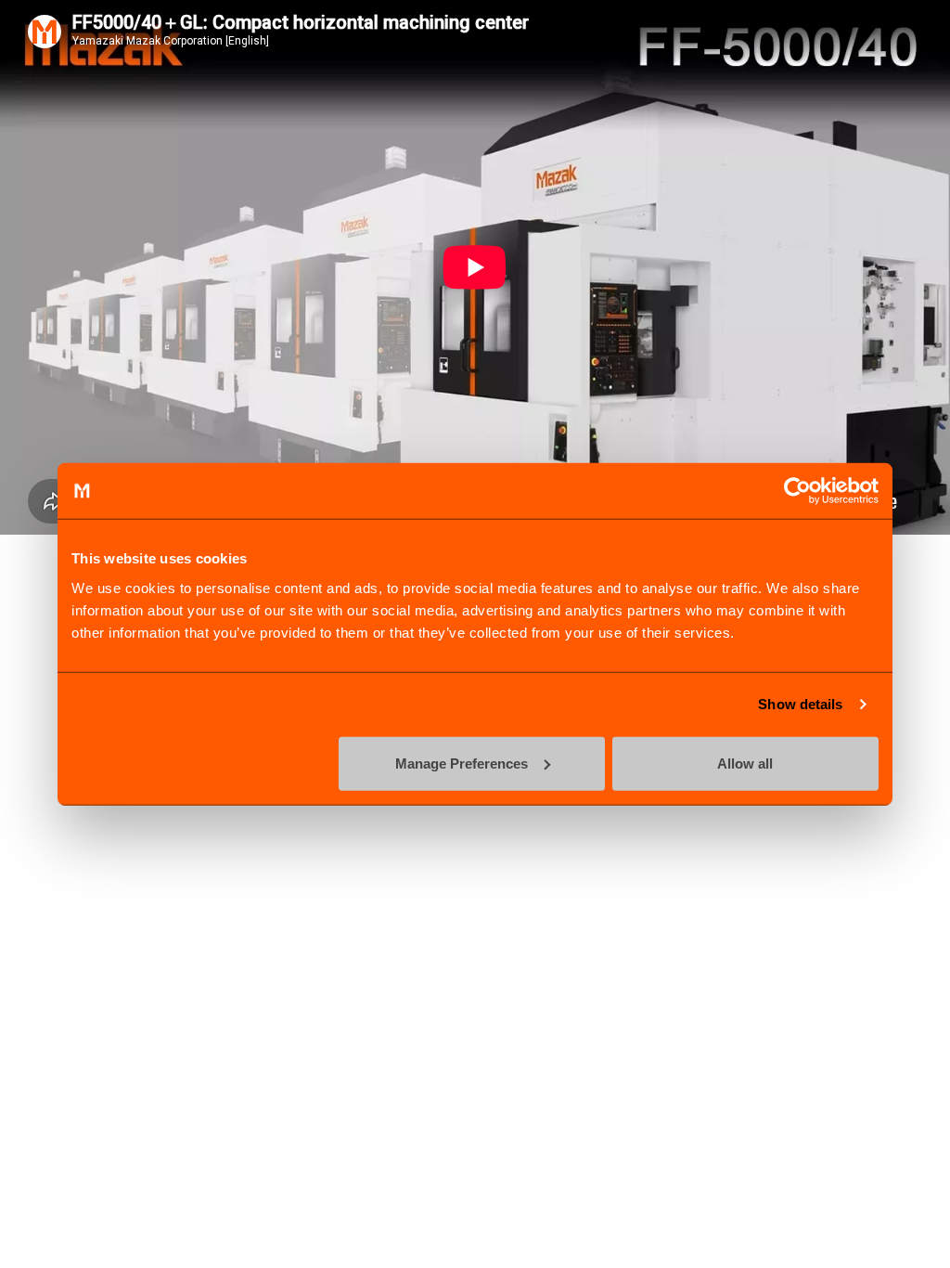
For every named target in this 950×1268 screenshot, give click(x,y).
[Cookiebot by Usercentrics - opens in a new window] (797, 491)
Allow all (745, 762)
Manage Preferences (461, 762)
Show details (800, 704)
